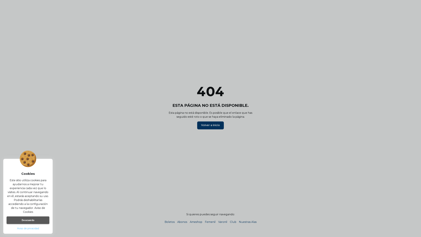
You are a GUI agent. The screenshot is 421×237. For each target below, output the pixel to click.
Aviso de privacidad (28, 228)
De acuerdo (28, 220)
